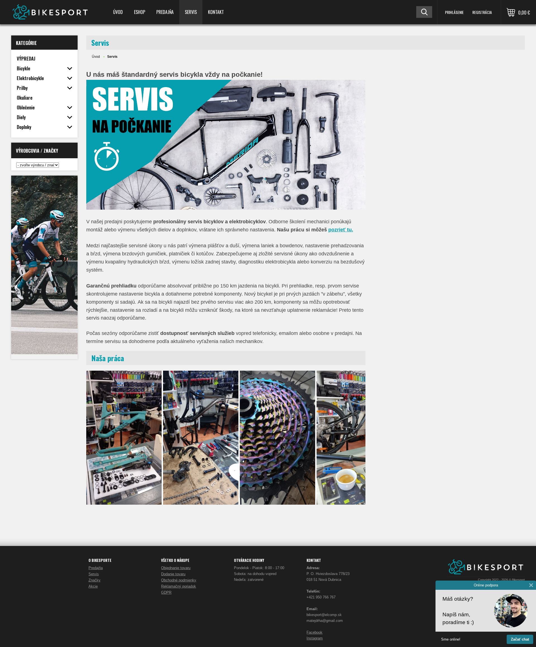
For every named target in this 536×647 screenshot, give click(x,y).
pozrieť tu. (340, 230)
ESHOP (139, 12)
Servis (191, 12)
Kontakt (216, 12)
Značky (94, 580)
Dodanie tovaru (173, 574)
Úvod (118, 12)
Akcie (93, 586)
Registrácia (482, 12)
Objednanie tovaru (175, 568)
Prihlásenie (454, 12)
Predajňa (165, 12)
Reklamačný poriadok (178, 586)
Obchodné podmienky (178, 580)
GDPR (166, 592)
